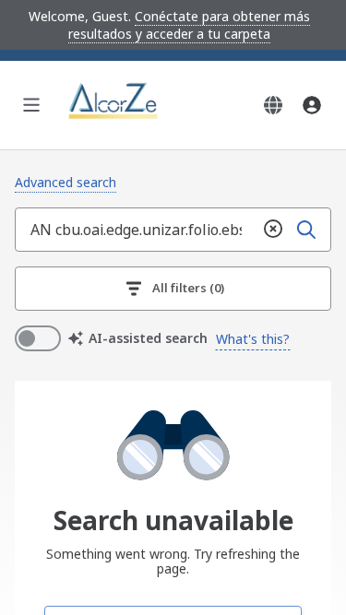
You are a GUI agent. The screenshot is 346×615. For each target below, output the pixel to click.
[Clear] (273, 229)
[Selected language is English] (273, 105)
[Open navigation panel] (31, 105)
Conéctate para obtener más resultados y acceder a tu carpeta (189, 24)
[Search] (306, 229)
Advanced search (65, 182)
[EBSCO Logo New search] (114, 105)
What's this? (253, 339)
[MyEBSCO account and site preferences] (311, 105)
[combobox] (136, 229)
